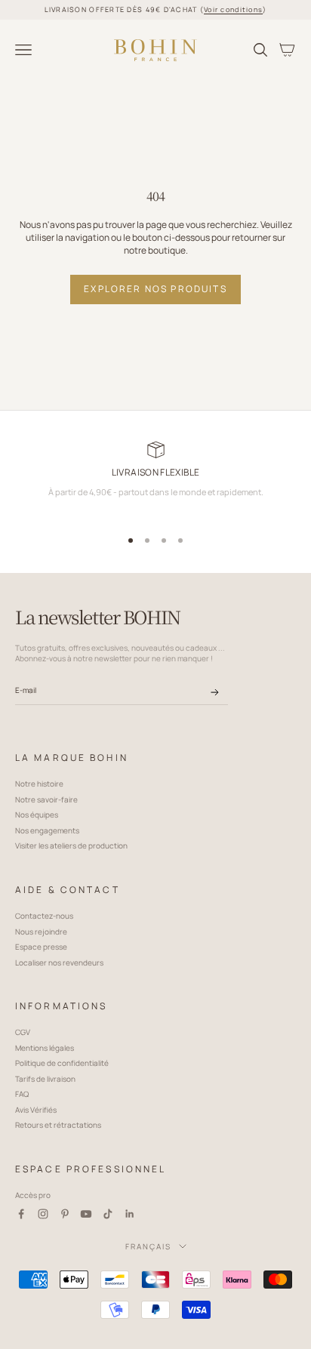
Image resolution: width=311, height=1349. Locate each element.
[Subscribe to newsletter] (215, 692)
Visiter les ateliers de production (71, 845)
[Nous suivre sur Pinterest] (65, 1214)
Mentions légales (44, 1048)
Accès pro (33, 1195)
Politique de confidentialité (62, 1063)
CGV (22, 1032)
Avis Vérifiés (36, 1109)
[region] (155, 480)
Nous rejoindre (41, 931)
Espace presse (41, 946)
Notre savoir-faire (46, 799)
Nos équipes (36, 814)
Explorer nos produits (155, 288)
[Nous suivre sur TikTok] (108, 1214)
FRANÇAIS (148, 1246)
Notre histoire (39, 783)
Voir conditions (233, 9)
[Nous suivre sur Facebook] (21, 1214)
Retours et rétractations (58, 1125)
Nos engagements (47, 830)
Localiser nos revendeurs (59, 962)
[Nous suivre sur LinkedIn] (130, 1214)
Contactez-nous (44, 915)
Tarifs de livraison (45, 1078)
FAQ (22, 1094)
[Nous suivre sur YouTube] (86, 1214)
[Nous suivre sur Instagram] (43, 1214)
